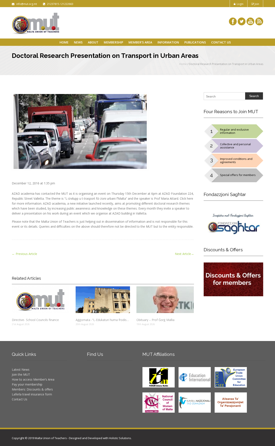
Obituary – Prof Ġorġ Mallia (155, 320)
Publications (195, 42)
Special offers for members (238, 175)
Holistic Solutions (120, 438)
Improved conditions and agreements (236, 160)
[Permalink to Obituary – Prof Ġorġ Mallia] (165, 299)
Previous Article (24, 254)
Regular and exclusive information (234, 131)
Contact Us (221, 42)
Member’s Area (140, 42)
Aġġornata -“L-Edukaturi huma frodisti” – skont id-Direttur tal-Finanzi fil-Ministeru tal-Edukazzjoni (103, 320)
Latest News (20, 369)
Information (168, 42)
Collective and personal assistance (235, 145)
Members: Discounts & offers (32, 389)
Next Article (184, 254)
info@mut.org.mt (26, 4)
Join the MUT (21, 374)
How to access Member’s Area (33, 379)
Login (239, 4)
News (78, 42)
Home (64, 42)
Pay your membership (27, 384)
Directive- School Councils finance (35, 320)
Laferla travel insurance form (32, 394)
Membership (113, 42)
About (93, 42)
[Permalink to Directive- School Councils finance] (40, 299)
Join (256, 4)
